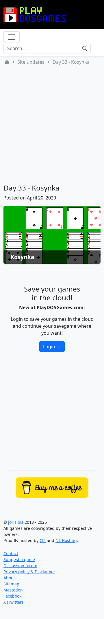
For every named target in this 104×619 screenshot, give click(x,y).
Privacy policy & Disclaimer (29, 571)
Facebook (12, 596)
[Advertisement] (52, 124)
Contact (10, 553)
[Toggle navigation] (11, 37)
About (9, 577)
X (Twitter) (13, 602)
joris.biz (15, 522)
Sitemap (11, 584)
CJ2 (43, 540)
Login (49, 346)
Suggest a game (19, 559)
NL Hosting (66, 540)
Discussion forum (20, 565)
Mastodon (13, 590)
